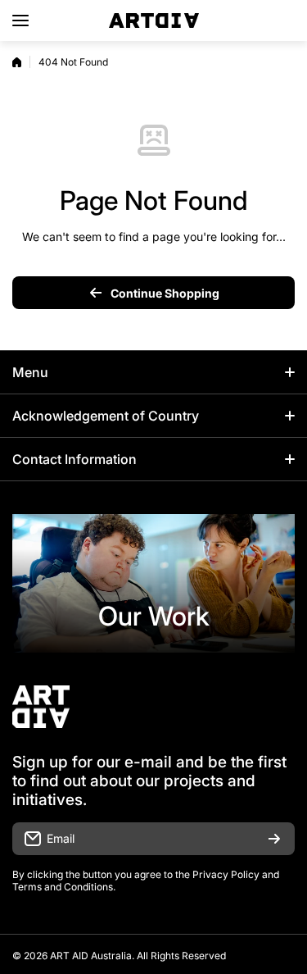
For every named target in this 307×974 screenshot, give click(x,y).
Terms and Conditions (62, 887)
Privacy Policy (226, 874)
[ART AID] (154, 20)
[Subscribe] (274, 838)
